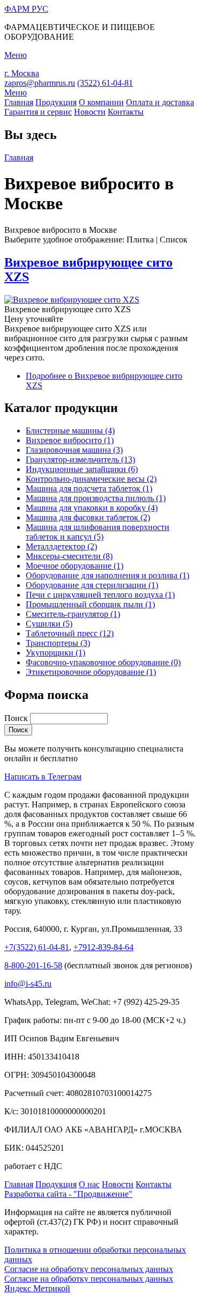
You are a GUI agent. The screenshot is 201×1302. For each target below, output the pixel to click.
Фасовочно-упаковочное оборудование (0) (103, 662)
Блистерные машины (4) (70, 430)
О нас (89, 1184)
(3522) (105, 82)
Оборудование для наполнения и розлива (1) (107, 575)
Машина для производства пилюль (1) (96, 498)
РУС (26, 8)
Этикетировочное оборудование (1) (91, 671)
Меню (15, 92)
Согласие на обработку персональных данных (88, 1269)
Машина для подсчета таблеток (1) (89, 488)
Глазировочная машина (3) (74, 449)
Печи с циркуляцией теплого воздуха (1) (100, 594)
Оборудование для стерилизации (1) (92, 585)
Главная (18, 102)
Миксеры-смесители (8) (69, 556)
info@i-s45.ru (27, 983)
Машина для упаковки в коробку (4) (92, 507)
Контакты (126, 111)
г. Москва (21, 73)
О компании (101, 102)
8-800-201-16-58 (33, 965)
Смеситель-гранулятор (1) (73, 614)
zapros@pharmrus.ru (39, 82)
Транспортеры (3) (58, 643)
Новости (90, 111)
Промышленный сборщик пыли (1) (90, 604)
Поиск (17, 718)
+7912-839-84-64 (103, 947)
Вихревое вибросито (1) (70, 440)
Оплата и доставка (160, 102)
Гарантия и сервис (38, 111)
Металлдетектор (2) (61, 546)
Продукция (56, 102)
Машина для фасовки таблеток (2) (88, 517)
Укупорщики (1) (55, 652)
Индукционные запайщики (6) (82, 469)
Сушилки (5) (49, 623)
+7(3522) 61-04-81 (36, 947)
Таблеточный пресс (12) (70, 633)
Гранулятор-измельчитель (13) (80, 459)
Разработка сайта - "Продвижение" (68, 1193)
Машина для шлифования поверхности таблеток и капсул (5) (97, 532)
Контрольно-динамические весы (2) (91, 478)
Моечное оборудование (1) (74, 565)
